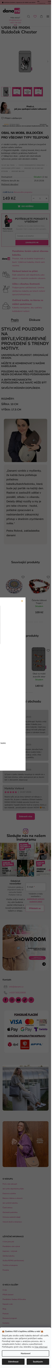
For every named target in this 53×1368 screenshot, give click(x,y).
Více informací (40, 1347)
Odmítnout (13, 1361)
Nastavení (25, 1353)
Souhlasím (38, 1361)
